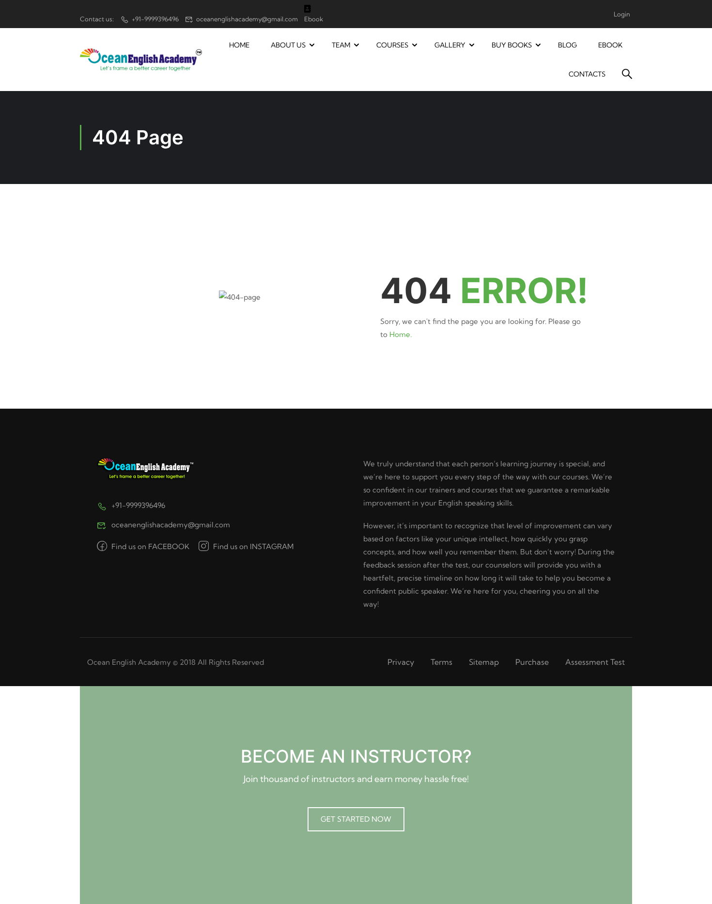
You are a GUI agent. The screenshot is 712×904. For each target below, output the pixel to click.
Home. (400, 334)
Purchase (532, 662)
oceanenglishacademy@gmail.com (247, 19)
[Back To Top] (692, 887)
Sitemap (484, 662)
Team (341, 45)
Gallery (449, 45)
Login (622, 14)
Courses (392, 45)
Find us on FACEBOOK (149, 546)
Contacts (587, 74)
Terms (441, 662)
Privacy (400, 662)
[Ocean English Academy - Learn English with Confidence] (141, 59)
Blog (567, 45)
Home (239, 45)
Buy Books (512, 45)
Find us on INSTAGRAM (252, 546)
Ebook (610, 45)
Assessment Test (595, 662)
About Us (288, 45)
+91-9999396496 (155, 19)
